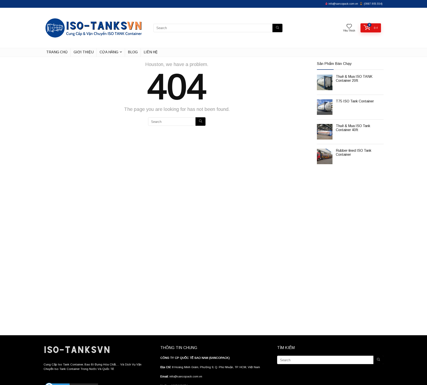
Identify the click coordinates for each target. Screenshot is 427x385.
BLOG (133, 52)
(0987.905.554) (373, 3)
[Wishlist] (349, 27)
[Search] (277, 28)
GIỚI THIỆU (84, 52)
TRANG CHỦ (57, 52)
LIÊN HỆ (151, 52)
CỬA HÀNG (109, 52)
